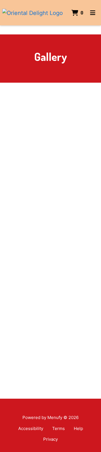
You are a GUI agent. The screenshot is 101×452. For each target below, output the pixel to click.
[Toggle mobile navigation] (93, 12)
